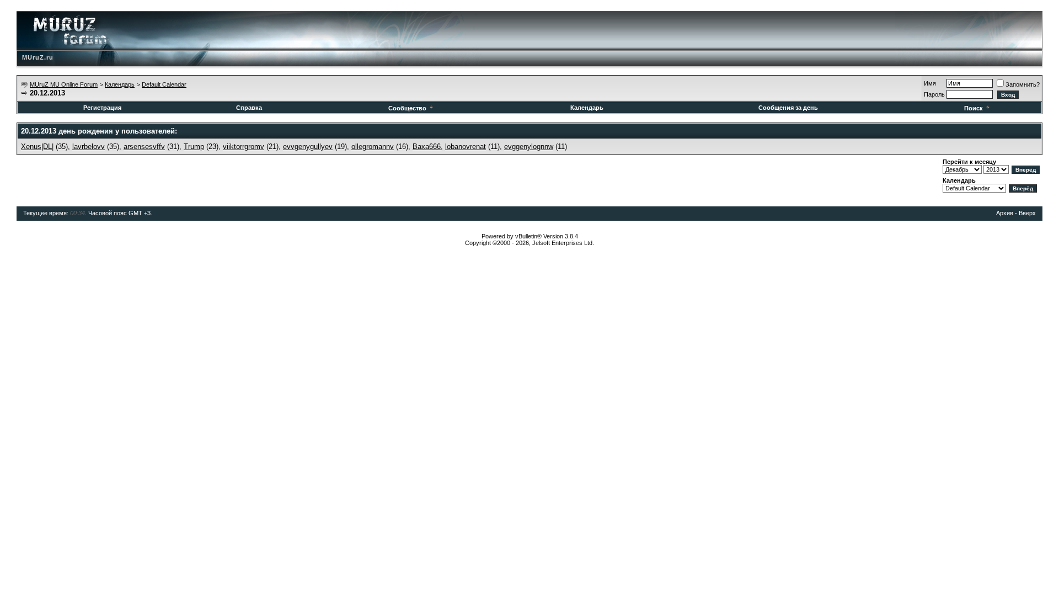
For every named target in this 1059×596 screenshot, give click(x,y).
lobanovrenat (465, 146)
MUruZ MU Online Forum (64, 84)
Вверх (1027, 213)
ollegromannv (372, 146)
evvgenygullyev (308, 146)
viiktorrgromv (243, 146)
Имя (930, 83)
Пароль (934, 94)
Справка (249, 107)
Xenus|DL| (37, 146)
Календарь (120, 84)
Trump (194, 146)
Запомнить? (1022, 84)
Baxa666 (427, 146)
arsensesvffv (144, 146)
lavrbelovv (88, 146)
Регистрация (102, 107)
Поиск (973, 108)
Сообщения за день (788, 107)
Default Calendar (164, 84)
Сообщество (407, 108)
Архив (1004, 213)
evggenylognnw (528, 146)
